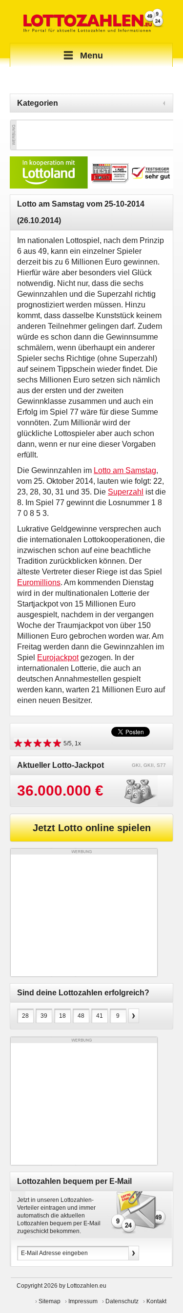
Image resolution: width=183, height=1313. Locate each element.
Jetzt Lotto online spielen (92, 827)
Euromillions (39, 582)
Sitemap (50, 1301)
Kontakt (156, 1301)
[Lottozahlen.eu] (91, 21)
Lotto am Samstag (125, 470)
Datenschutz (122, 1301)
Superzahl (125, 492)
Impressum (83, 1301)
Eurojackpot (58, 657)
